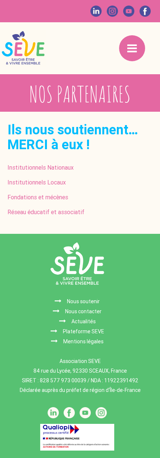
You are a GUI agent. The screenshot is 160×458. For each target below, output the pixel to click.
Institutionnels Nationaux (40, 167)
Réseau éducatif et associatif (45, 212)
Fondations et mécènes (37, 197)
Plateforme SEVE (83, 331)
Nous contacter (83, 311)
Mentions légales (83, 341)
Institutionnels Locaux (36, 182)
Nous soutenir (83, 301)
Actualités (83, 321)
